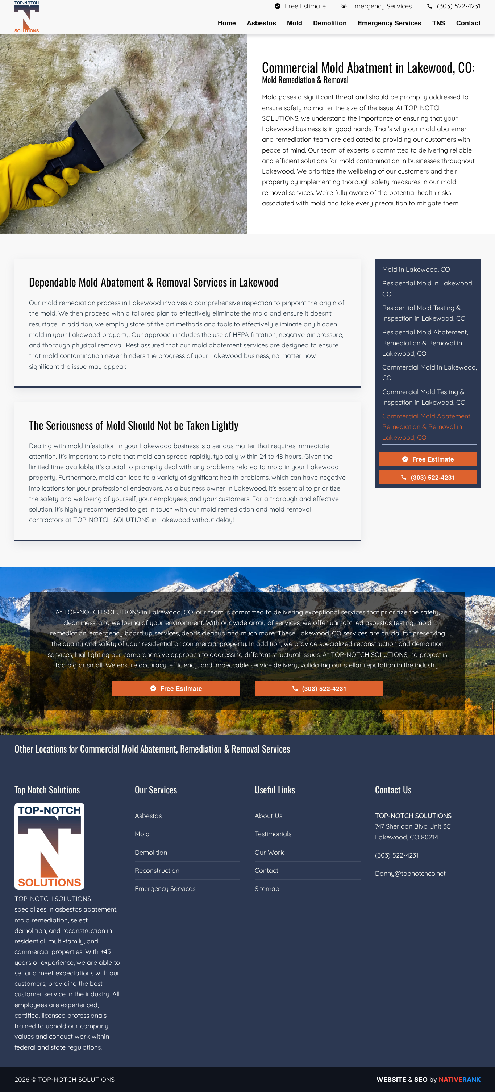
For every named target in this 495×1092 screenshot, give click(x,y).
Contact (468, 23)
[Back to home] (26, 16)
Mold (142, 834)
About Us (268, 816)
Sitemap (267, 888)
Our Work (269, 852)
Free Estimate (433, 459)
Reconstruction (157, 870)
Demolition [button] (330, 23)
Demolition (151, 852)
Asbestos (148, 816)
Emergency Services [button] (389, 23)
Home (227, 23)
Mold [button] (294, 23)
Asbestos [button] (261, 23)
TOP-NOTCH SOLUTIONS (413, 816)
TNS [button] (438, 23)
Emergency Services (165, 888)
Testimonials (273, 834)
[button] (376, 6)
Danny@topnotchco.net (410, 873)
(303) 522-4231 (433, 477)
